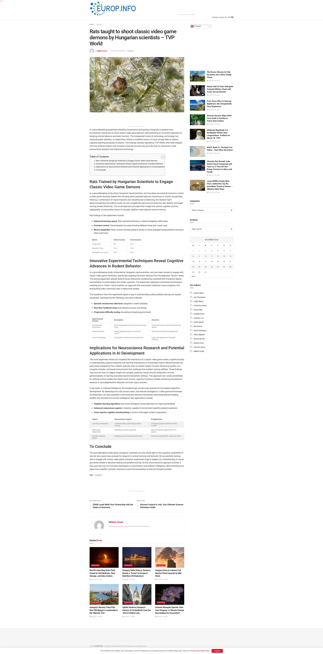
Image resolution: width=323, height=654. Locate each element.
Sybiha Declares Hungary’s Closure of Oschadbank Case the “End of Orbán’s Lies (136, 610)
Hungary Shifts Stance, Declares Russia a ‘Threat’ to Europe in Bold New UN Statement (136, 573)
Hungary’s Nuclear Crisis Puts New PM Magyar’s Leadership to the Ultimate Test (104, 610)
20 (224, 261)
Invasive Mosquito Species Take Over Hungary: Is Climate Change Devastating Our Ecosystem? (169, 610)
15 (193, 261)
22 (193, 267)
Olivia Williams (199, 335)
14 (230, 256)
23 (199, 267)
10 (205, 256)
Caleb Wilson (199, 301)
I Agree (217, 651)
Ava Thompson (200, 297)
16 (199, 261)
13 (224, 256)
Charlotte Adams (200, 306)
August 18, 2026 (162, 616)
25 (212, 267)
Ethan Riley (198, 310)
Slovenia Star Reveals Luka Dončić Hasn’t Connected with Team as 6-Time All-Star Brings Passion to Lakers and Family (219, 166)
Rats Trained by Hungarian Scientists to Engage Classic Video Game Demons (126, 161)
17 (205, 261)
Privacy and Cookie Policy (199, 651)
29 (193, 272)
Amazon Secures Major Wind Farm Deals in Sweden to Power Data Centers (219, 118)
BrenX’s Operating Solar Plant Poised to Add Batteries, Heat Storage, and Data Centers (102, 573)
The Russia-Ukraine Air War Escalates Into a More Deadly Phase (219, 74)
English (197, 26)
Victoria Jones (199, 347)
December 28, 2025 (118, 51)
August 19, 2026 (129, 616)
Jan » (194, 276)
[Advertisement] (187, 6)
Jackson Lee (199, 318)
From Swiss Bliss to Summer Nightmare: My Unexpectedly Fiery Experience (219, 104)
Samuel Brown (199, 339)
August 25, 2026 (162, 579)
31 (205, 272)
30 (199, 272)
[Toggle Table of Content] (162, 157)
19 (218, 261)
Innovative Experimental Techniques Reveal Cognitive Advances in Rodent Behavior (129, 164)
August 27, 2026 (129, 579)
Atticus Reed (199, 293)
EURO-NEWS (199, 322)
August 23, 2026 (96, 616)
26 (218, 267)
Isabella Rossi (199, 314)
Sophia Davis (199, 343)
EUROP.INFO (99, 646)
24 (205, 267)
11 (212, 256)
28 (230, 267)
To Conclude (101, 170)
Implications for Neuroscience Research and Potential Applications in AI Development (130, 167)
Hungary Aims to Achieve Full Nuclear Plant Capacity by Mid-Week (168, 573)
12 (218, 256)
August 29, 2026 (96, 579)
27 (224, 267)
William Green (102, 51)
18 (212, 261)
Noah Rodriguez (200, 330)
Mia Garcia (198, 326)
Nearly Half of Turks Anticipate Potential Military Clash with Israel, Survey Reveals (220, 89)
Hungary (99, 24)
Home (92, 24)
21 (230, 261)
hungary (98, 475)
